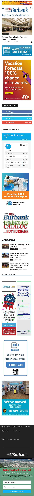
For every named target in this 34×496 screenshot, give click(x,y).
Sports (14, 427)
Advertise (16, 439)
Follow (29, 115)
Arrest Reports (14, 256)
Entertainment (5, 34)
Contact (9, 439)
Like (12, 112)
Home (3, 427)
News (9, 427)
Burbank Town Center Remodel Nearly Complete (15, 38)
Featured (27, 427)
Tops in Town (6, 431)
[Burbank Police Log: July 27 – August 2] (5, 254)
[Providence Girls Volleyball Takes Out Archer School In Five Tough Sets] (5, 273)
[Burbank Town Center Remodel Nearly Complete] (17, 26)
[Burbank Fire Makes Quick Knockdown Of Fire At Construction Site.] (5, 263)
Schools (20, 427)
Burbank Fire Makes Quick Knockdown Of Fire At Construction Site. (19, 263)
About (3, 439)
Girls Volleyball (14, 277)
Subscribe (28, 122)
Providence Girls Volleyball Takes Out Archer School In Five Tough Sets (19, 273)
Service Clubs (15, 431)
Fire (12, 267)
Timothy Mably (6, 41)
